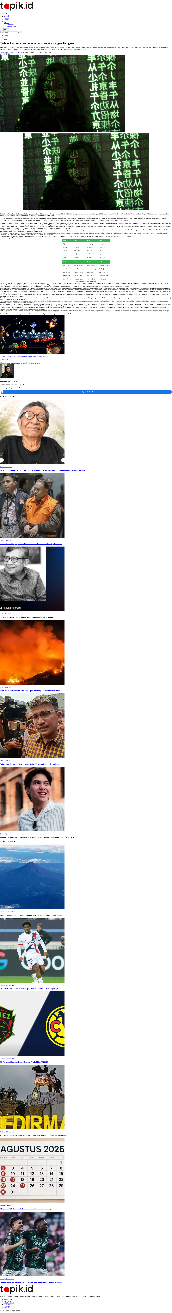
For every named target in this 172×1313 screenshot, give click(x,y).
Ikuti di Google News (33, 363)
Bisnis (5, 21)
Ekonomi (6, 19)
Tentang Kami (11, 24)
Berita (5, 13)
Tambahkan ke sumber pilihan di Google (13, 363)
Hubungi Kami (11, 26)
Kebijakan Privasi (9, 1303)
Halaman (6, 23)
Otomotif (6, 16)
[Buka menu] (6, 29)
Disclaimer (7, 1306)
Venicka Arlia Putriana (9, 52)
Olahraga (6, 18)
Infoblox (111, 220)
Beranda (6, 35)
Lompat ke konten (5, 1)
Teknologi (6, 15)
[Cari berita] (1, 30)
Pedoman (6, 1307)
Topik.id (19, 52)
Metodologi (7, 1304)
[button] (86, 392)
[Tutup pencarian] (20, 32)
